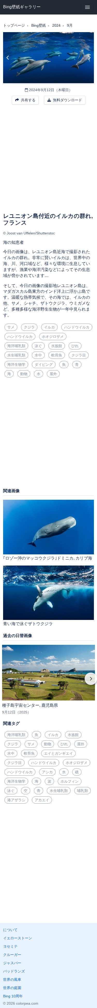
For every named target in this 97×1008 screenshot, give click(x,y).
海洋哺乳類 (16, 346)
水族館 (56, 346)
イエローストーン (17, 938)
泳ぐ (38, 346)
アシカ (47, 772)
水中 (38, 355)
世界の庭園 (12, 988)
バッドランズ (14, 971)
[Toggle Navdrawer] (87, 7)
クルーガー (12, 955)
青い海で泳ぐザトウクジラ (28, 623)
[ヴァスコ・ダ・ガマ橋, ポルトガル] (8, 58)
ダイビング (44, 364)
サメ (10, 327)
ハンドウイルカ (76, 327)
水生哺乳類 (16, 355)
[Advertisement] (48, 161)
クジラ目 (78, 355)
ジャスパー (12, 963)
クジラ (29, 327)
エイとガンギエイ (58, 753)
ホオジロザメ (53, 336)
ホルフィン (70, 781)
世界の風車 (12, 979)
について (10, 930)
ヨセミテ (10, 946)
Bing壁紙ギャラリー (22, 7)
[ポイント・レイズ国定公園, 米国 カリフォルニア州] (89, 58)
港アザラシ (16, 800)
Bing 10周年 (13, 996)
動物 (23, 374)
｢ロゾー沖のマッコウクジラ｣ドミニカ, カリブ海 (47, 558)
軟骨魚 (56, 355)
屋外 (53, 374)
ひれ (75, 346)
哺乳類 (82, 791)
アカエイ (42, 800)
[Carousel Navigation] (48, 682)
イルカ (49, 327)
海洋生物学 (16, 364)
